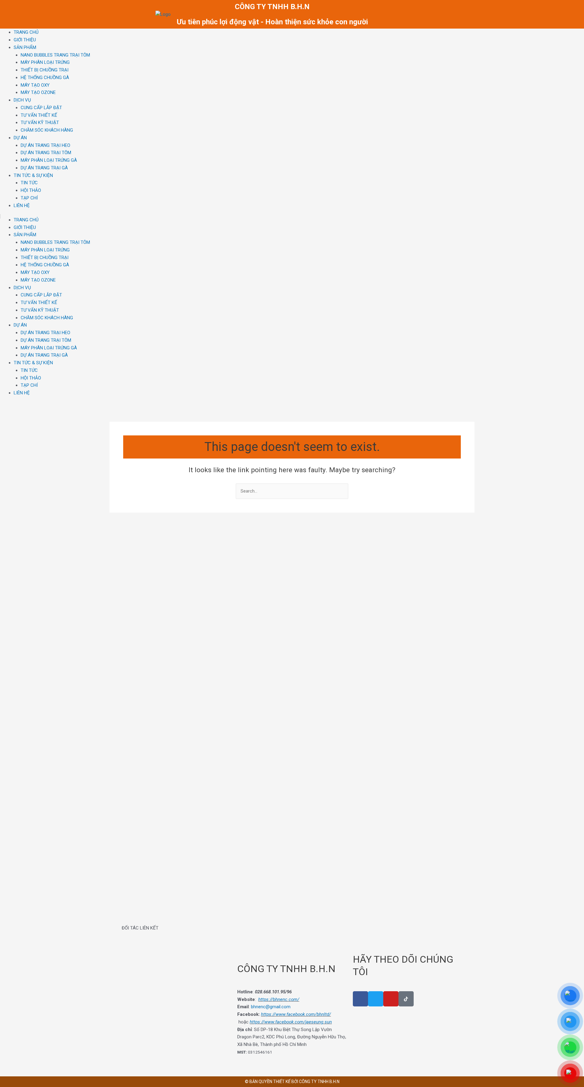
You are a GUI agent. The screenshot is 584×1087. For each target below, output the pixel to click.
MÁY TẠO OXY (35, 85)
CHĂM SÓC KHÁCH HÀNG (47, 130)
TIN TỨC (29, 182)
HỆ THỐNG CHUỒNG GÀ (45, 77)
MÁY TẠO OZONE (38, 92)
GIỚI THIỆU (25, 40)
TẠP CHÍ (29, 198)
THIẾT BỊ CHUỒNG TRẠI (44, 70)
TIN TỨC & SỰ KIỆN (33, 175)
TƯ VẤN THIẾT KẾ (39, 115)
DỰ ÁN (20, 137)
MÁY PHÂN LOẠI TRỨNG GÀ (49, 160)
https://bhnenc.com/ (278, 999)
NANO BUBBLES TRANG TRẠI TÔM (55, 55)
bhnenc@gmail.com (270, 1006)
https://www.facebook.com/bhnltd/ (296, 1014)
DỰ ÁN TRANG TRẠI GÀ (44, 168)
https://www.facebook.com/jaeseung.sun (291, 1022)
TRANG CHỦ (26, 32)
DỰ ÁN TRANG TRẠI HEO (45, 145)
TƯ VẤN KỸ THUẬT (40, 122)
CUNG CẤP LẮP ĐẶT (41, 107)
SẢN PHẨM (25, 47)
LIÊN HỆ (22, 205)
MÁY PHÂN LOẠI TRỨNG (45, 62)
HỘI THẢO (31, 190)
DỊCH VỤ (22, 100)
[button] (127, 938)
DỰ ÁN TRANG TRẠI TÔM (46, 152)
